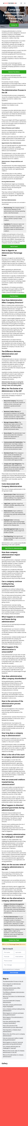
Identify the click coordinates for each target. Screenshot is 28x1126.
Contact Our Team (14, 940)
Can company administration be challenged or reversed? (11, 1047)
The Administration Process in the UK (13, 981)
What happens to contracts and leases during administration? (13, 1014)
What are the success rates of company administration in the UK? (13, 1051)
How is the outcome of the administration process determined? (13, 1026)
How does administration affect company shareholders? (11, 1022)
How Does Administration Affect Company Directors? (11, 989)
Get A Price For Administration (14, 548)
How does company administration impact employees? (12, 1005)
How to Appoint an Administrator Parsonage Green (12, 984)
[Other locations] (21, 3)
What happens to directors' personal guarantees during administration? (13, 1043)
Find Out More (14, 296)
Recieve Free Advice (14, 72)
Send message (14, 972)
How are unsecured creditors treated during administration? (13, 1039)
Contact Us (14, 25)
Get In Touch (14, 246)
